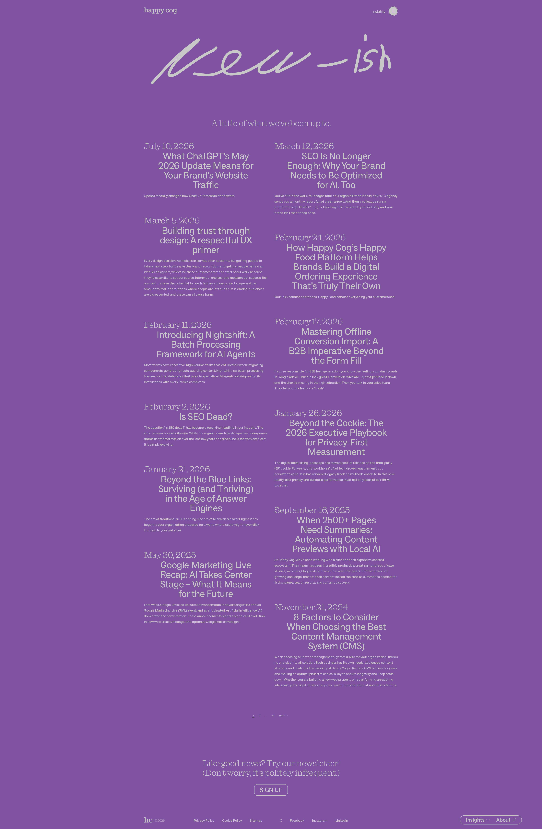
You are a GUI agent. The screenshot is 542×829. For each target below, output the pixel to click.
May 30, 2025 (170, 554)
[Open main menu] (393, 11)
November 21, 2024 (311, 606)
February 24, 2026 (310, 237)
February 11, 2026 (178, 324)
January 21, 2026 (177, 468)
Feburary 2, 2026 (177, 406)
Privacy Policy (204, 820)
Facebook (297, 820)
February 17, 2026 (308, 321)
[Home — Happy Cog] (160, 10)
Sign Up (271, 790)
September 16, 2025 (312, 509)
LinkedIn (341, 820)
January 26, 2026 (308, 412)
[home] (148, 820)
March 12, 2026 (304, 145)
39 (273, 715)
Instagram (319, 820)
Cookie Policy (232, 820)
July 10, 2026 (169, 145)
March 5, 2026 (171, 220)
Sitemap (256, 820)
